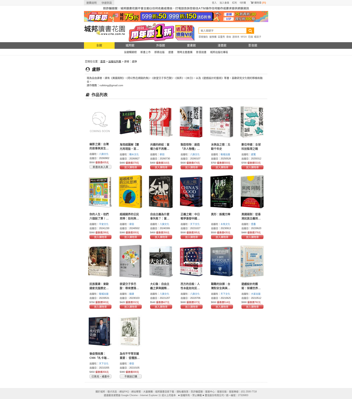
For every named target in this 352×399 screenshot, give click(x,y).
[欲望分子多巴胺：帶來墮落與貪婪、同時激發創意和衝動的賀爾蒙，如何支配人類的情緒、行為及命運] (130, 261)
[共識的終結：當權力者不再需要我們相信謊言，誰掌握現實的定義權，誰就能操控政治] (160, 122)
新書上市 (145, 52)
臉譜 (131, 293)
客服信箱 (222, 391)
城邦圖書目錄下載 (164, 391)
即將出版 (159, 52)
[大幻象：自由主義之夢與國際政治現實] (160, 261)
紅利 (234, 2)
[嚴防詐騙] (176, 8)
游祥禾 (235, 37)
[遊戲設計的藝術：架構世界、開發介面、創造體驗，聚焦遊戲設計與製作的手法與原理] (252, 261)
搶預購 (213, 37)
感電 (253, 154)
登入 (214, 2)
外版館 (160, 45)
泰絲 (228, 37)
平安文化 (104, 224)
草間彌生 (203, 37)
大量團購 (148, 391)
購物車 (260, 2)
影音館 (252, 45)
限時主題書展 (184, 52)
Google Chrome (129, 395)
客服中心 (210, 391)
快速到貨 (107, 2)
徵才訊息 (112, 391)
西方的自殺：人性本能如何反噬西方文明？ (190, 288)
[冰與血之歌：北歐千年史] (221, 122)
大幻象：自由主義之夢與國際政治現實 (159, 288)
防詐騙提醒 (197, 391)
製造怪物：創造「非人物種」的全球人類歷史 (190, 148)
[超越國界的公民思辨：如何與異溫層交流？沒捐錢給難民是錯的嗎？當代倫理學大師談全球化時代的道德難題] (130, 191)
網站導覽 (136, 391)
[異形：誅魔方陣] (221, 191)
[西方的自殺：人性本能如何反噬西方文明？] (191, 261)
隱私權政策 (182, 391)
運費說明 (91, 2)
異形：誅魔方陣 (220, 214)
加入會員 (224, 2)
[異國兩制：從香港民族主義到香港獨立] (252, 191)
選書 (170, 52)
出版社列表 (114, 61)
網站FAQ (124, 391)
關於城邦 (100, 391)
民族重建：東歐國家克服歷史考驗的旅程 (99, 288)
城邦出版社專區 (219, 52)
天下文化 (195, 224)
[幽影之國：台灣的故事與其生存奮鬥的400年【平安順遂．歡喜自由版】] (100, 121)
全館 (99, 45)
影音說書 (201, 52)
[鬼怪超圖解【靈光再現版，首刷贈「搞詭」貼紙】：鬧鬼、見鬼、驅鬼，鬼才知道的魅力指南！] (130, 122)
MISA (244, 37)
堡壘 (253, 224)
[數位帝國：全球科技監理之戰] (252, 122)
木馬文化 (225, 224)
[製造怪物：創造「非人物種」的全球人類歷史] (191, 122)
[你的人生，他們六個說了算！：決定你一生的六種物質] (100, 191)
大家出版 (256, 293)
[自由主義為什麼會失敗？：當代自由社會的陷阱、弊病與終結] (160, 191)
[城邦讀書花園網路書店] (104, 32)
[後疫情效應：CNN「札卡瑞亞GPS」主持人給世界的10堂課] (100, 331)
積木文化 (134, 154)
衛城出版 (225, 154)
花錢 (250, 37)
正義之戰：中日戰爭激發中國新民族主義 (190, 218)
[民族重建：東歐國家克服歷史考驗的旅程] (100, 261)
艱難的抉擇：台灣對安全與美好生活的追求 (220, 288)
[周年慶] (176, 16)
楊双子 (257, 37)
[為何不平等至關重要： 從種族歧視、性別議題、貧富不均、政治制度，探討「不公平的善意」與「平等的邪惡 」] (130, 331)
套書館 (191, 45)
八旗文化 (104, 154)
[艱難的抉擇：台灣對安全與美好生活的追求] (221, 261)
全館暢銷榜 (130, 52)
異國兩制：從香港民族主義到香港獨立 (251, 218)
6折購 (243, 2)
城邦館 (130, 45)
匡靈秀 (221, 37)
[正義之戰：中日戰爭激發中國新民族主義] (191, 191)
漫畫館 (222, 45)
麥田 (162, 154)
